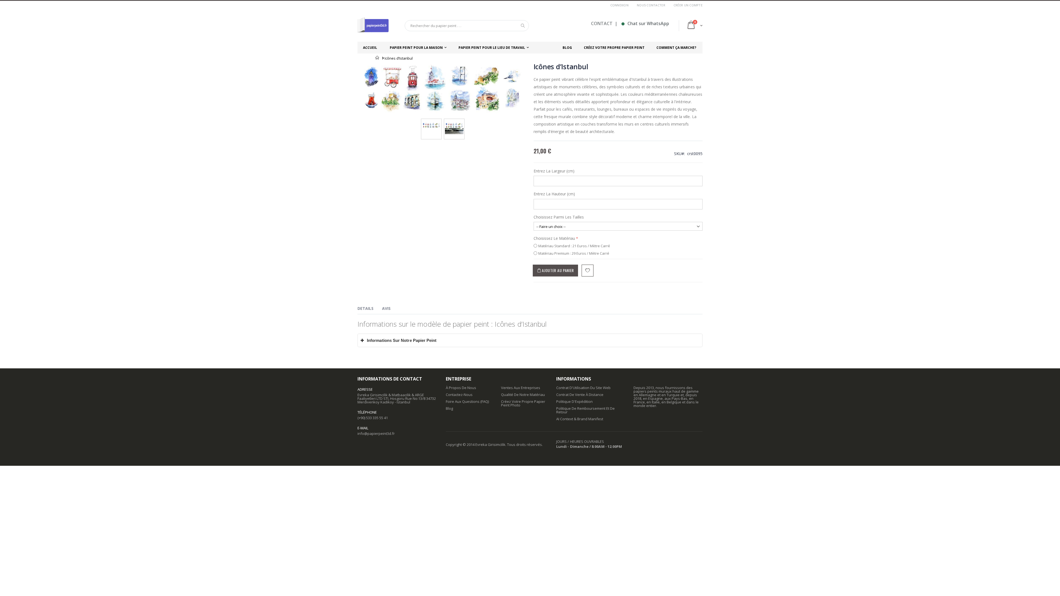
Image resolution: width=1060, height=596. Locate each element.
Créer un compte (688, 5)
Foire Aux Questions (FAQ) (467, 401)
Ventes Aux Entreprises (520, 387)
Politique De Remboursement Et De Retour (585, 410)
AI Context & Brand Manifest (579, 418)
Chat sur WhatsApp (645, 23)
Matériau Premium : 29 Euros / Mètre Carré (573, 253)
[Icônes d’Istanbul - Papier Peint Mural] (431, 124)
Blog (449, 408)
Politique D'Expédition (574, 401)
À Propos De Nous (461, 387)
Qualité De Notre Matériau (523, 394)
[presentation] (369, 309)
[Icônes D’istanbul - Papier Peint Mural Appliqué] (454, 124)
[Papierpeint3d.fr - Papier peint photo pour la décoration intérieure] (373, 25)
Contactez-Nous (459, 394)
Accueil (377, 58)
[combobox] (467, 25)
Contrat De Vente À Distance (579, 394)
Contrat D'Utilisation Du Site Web (583, 387)
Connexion (619, 5)
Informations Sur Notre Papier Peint (399, 340)
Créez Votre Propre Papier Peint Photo (523, 403)
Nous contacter (651, 5)
